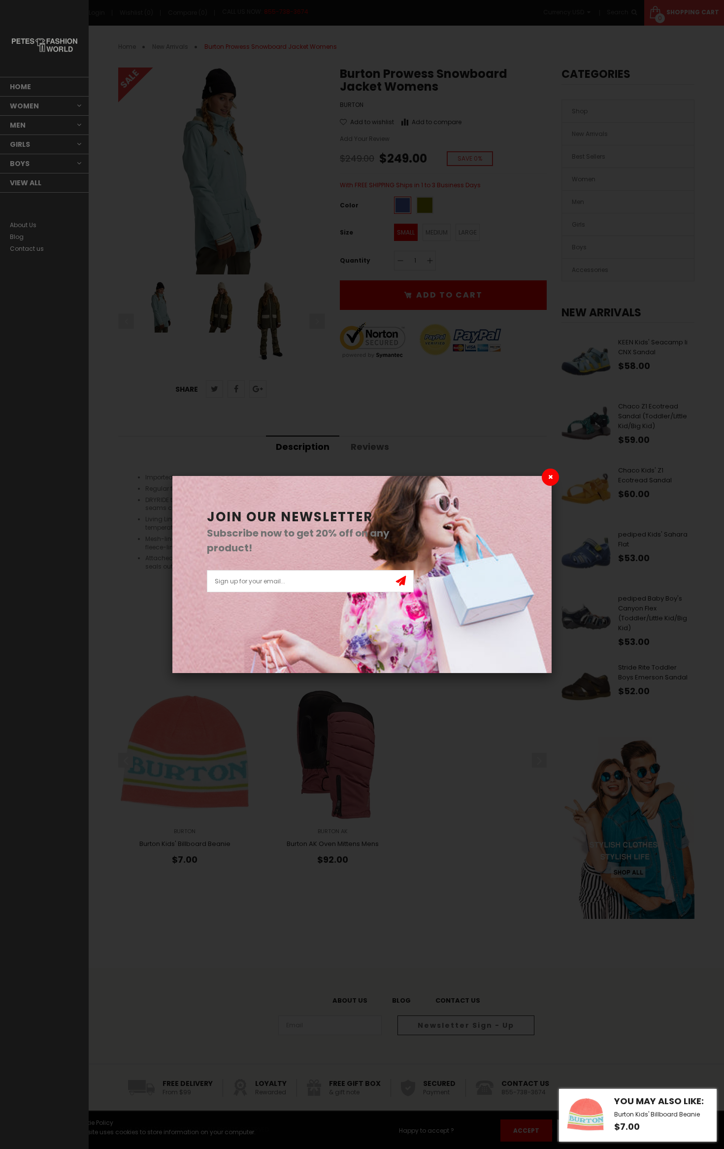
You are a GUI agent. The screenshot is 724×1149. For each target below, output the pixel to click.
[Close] (550, 477)
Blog (17, 237)
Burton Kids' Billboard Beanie (657, 1114)
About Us (23, 225)
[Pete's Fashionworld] (44, 45)
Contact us (27, 248)
